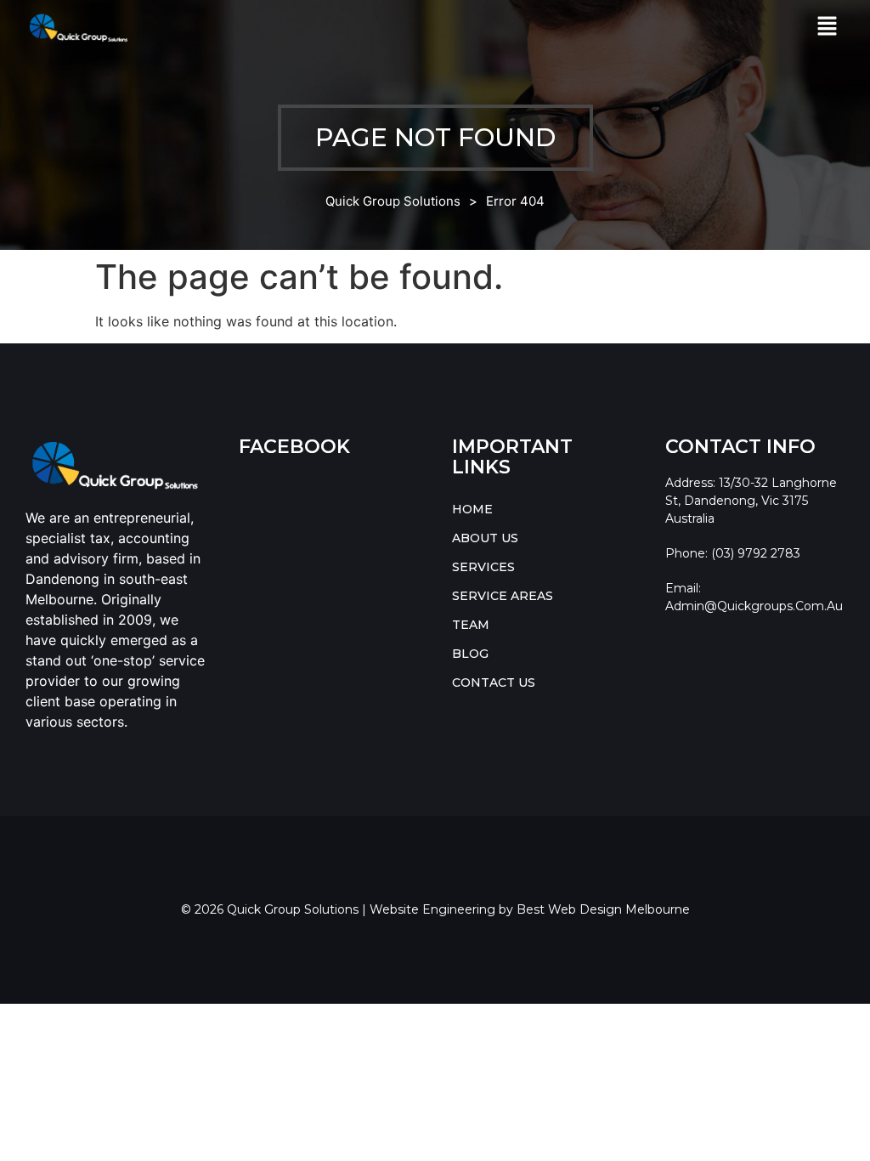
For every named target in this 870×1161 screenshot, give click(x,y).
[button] (828, 26)
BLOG (470, 653)
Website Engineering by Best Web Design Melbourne (530, 909)
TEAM (470, 624)
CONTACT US (493, 682)
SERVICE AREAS (502, 595)
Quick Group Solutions (392, 201)
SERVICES (483, 567)
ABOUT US (485, 538)
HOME (472, 509)
